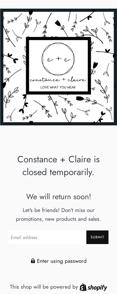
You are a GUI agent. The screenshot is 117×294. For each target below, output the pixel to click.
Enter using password (61, 261)
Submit (97, 237)
